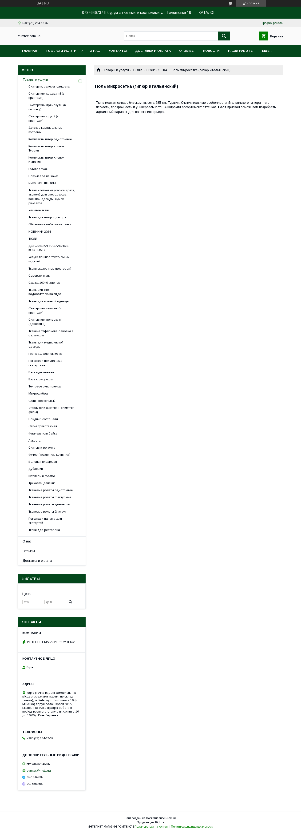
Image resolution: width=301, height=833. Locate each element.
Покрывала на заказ (43, 176)
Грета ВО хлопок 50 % (45, 353)
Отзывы (186, 50)
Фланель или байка (42, 433)
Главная (29, 50)
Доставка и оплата (153, 50)
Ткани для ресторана (44, 530)
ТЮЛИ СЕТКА (156, 70)
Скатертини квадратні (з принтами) (46, 96)
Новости (211, 50)
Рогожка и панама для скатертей (45, 521)
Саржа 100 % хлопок (44, 282)
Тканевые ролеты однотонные (50, 490)
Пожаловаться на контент (152, 826)
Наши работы (240, 50)
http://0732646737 (39, 763)
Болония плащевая (42, 461)
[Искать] (224, 36)
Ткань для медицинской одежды (45, 344)
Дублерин (35, 468)
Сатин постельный (41, 401)
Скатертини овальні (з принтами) (44, 310)
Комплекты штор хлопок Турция (46, 148)
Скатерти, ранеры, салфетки (49, 86)
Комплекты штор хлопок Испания (46, 159)
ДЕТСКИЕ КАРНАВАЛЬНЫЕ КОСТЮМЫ (48, 248)
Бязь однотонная (41, 372)
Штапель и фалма (41, 476)
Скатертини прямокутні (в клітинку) (47, 107)
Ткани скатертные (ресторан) (49, 268)
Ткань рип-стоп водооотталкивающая (44, 292)
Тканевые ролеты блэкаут (47, 511)
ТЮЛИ (137, 70)
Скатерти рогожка (41, 447)
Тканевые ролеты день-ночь (49, 504)
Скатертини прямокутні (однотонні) (45, 322)
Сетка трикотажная (42, 426)
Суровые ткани (39, 275)
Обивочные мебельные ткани (49, 224)
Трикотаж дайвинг (41, 483)
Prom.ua (171, 818)
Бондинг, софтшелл (43, 419)
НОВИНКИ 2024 (39, 231)
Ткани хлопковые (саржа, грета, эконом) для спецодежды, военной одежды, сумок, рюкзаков (51, 196)
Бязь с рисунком (40, 379)
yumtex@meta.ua (39, 770)
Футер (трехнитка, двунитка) (49, 454)
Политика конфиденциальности (192, 826)
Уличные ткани (39, 210)
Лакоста (34, 440)
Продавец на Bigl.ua (150, 822)
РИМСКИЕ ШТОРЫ (42, 183)
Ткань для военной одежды (48, 301)
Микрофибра (38, 393)
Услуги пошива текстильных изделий (48, 259)
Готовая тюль (38, 169)
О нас (95, 50)
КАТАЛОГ (206, 13)
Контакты (117, 50)
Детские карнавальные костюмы (45, 130)
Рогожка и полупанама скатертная (45, 363)
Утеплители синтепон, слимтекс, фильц (51, 410)
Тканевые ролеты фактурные (49, 497)
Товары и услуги (61, 50)
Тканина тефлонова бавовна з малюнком (50, 333)
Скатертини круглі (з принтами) (43, 118)
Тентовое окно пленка (44, 386)
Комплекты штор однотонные (50, 139)
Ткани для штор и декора (47, 217)
